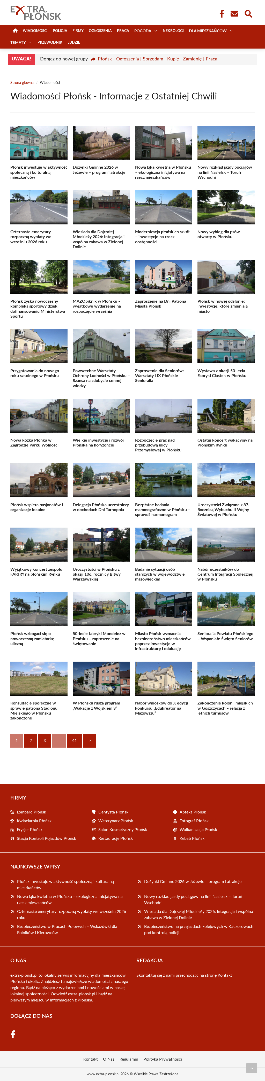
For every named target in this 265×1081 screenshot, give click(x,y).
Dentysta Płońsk (113, 812)
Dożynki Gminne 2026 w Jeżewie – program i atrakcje (192, 882)
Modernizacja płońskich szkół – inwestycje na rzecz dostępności (162, 237)
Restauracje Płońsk (115, 838)
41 (74, 741)
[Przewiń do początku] (251, 1068)
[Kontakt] (234, 13)
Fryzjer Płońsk (29, 830)
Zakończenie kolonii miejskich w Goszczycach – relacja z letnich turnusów (225, 708)
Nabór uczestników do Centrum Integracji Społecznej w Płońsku (225, 574)
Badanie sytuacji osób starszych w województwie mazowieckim (160, 574)
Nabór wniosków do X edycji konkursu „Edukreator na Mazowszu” (161, 708)
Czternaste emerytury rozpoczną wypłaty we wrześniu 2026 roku (30, 237)
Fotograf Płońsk (194, 821)
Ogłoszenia (100, 31)
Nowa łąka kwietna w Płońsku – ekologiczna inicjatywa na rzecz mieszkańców (163, 172)
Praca (123, 31)
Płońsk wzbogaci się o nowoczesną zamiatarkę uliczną (32, 639)
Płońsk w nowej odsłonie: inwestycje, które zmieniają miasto (222, 306)
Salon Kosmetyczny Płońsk (122, 830)
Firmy (78, 31)
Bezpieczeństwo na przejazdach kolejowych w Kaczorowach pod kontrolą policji (198, 930)
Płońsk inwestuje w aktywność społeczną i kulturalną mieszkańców (39, 172)
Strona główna (22, 83)
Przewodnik (50, 42)
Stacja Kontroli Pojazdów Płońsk (46, 838)
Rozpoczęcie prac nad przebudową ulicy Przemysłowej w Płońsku (158, 445)
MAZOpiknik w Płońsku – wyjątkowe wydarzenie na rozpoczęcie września (97, 306)
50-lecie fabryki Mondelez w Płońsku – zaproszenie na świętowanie (99, 639)
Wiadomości (35, 31)
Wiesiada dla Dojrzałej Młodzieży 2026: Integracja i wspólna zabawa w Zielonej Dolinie (198, 915)
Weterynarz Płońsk (115, 821)
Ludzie (74, 42)
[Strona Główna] (15, 31)
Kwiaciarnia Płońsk (34, 821)
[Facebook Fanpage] (220, 13)
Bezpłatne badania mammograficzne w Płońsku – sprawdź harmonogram (162, 510)
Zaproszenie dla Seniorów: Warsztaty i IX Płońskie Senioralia (159, 376)
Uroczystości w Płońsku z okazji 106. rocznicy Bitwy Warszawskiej (97, 574)
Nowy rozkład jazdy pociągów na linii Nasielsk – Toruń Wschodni (224, 172)
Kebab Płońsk (192, 838)
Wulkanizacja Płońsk (198, 830)
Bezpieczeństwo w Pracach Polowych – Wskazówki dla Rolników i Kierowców (67, 930)
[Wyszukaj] (248, 13)
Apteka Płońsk (193, 812)
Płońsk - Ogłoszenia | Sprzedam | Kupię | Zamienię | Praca (157, 59)
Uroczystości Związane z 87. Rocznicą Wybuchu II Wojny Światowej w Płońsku (223, 510)
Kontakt (225, 975)
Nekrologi (173, 31)
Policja (60, 31)
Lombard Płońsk (31, 812)
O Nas (108, 1059)
